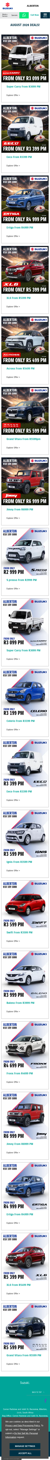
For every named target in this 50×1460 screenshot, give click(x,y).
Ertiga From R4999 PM (20, 228)
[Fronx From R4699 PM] (25, 1045)
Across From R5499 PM (20, 368)
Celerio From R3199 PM (21, 721)
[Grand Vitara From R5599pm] (25, 411)
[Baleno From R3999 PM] (25, 975)
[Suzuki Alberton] (37, 6)
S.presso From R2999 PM (22, 580)
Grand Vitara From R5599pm (24, 439)
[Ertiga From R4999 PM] (25, 199)
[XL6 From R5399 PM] (25, 270)
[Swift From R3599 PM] (25, 904)
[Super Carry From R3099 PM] (25, 58)
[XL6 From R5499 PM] (25, 1257)
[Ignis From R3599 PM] (25, 834)
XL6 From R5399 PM (19, 298)
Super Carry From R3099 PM (23, 87)
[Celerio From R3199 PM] (25, 693)
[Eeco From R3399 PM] (25, 129)
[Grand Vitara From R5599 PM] (25, 1327)
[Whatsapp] (24, 15)
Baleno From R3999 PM (20, 1003)
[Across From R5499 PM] (25, 340)
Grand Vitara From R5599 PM (24, 1355)
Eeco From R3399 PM (19, 157)
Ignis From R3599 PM (19, 862)
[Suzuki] (8, 5)
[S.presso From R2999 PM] (25, 552)
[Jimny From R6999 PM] (25, 481)
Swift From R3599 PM (19, 932)
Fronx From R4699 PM (20, 1073)
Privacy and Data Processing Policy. (22, 1425)
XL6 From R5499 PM (19, 1285)
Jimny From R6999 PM (20, 509)
